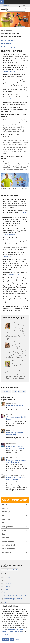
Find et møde (6, 580)
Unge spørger (5, 5)
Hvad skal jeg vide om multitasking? (14, 434)
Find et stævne (6, 583)
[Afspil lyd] (20, 5)
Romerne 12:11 (14, 275)
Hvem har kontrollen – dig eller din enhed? (16, 478)
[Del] (23, 5)
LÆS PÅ (3, 10)
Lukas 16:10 (7, 99)
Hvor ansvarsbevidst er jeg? (16, 405)
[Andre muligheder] (27, 5)
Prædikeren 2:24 (9, 312)
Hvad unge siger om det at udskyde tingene (16, 461)
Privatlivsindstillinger (8, 635)
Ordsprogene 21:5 (9, 256)
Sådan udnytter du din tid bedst (16, 418)
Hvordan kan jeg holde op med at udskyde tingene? (16, 447)
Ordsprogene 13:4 (9, 71)
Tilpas (17, 640)
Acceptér (5, 640)
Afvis (11, 640)
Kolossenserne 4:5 (9, 235)
